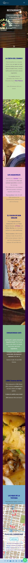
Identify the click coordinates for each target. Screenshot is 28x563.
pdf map (14, 539)
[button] (25, 560)
